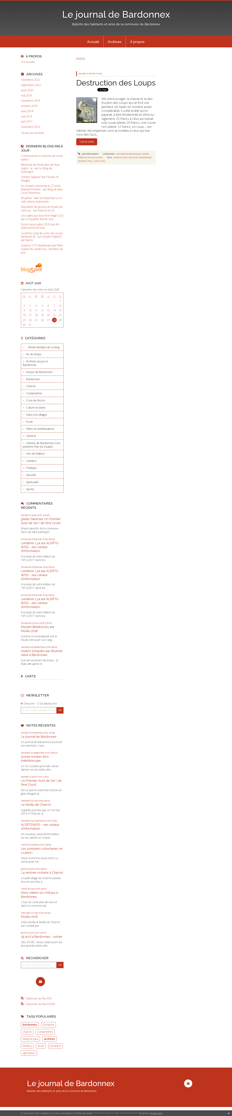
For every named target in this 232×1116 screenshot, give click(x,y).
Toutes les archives (32, 133)
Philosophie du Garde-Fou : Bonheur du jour (42, 249)
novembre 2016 (30, 127)
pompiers (55, 1046)
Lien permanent (90, 154)
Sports (30, 489)
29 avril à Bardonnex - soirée (41, 936)
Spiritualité (32, 482)
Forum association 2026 (35, 224)
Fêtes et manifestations (40, 429)
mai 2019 (26, 95)
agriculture (29, 1053)
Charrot (30, 386)
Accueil (93, 42)
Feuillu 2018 (29, 631)
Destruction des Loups (116, 82)
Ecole (29, 421)
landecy (27, 1046)
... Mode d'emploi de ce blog (42, 347)
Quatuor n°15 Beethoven (36, 245)
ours (102, 161)
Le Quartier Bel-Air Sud (39, 219)
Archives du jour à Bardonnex (35, 363)
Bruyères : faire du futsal (35, 198)
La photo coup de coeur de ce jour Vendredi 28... (42, 235)
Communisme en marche (36, 156)
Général (31, 436)
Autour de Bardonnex (39, 372)
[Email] (40, 981)
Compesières (34, 393)
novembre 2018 (30, 100)
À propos (137, 42)
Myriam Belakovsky (35, 627)
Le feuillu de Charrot (36, 804)
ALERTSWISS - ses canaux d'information (40, 547)
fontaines (48, 1024)
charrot (27, 1032)
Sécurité (31, 475)
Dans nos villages (36, 415)
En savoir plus (156, 1113)
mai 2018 (26, 116)
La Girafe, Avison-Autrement (42, 199)
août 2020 (27, 90)
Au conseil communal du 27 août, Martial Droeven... (41, 187)
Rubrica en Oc (46, 210)
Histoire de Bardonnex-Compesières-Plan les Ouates (42, 444)
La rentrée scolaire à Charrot (42, 872)
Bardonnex (33, 379)
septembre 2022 (31, 85)
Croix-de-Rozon (35, 400)
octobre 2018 (29, 106)
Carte (30, 676)
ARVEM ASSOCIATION (40, 226)
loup (96, 161)
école (41, 1046)
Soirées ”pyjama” (31, 177)
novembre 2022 (30, 80)
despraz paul (30, 1039)
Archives (114, 42)
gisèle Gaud (29, 519)
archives (49, 1039)
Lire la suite (28, 62)
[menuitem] (93, 41)
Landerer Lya (30, 543)
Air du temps (33, 354)
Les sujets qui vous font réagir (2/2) (42, 215)
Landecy (31, 461)
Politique (31, 468)
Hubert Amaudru (33, 651)
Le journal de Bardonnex (116, 14)
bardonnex (30, 1024)
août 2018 (27, 111)
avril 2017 (26, 121)
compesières (45, 1032)
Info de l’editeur (35, 453)
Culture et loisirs (36, 407)
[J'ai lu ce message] (228, 1113)
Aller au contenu (11, 3)
